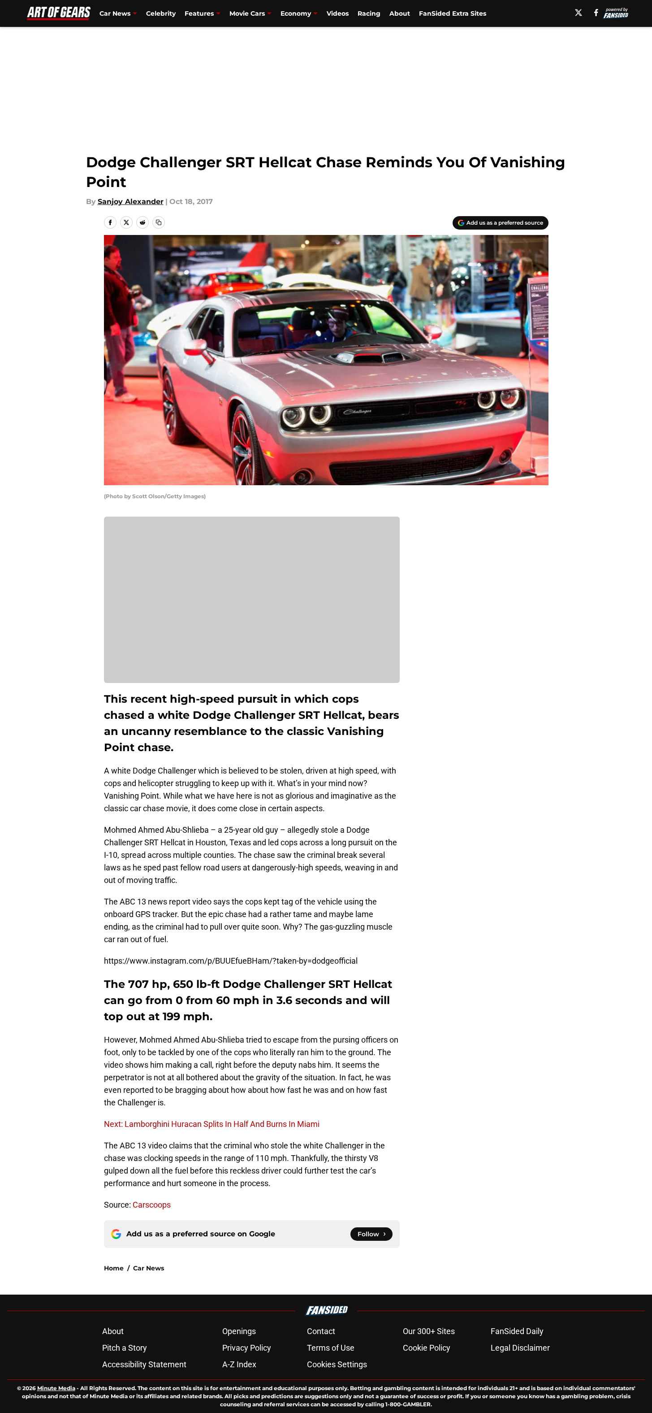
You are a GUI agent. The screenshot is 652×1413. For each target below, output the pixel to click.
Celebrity (161, 13)
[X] (578, 12)
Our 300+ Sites (429, 1331)
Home (114, 1268)
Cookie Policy (426, 1347)
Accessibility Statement (144, 1364)
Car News (148, 1268)
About (399, 13)
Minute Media (56, 1388)
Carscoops (152, 1204)
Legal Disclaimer (520, 1347)
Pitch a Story (124, 1347)
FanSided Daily (517, 1331)
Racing (369, 13)
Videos (338, 13)
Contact (321, 1331)
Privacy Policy (246, 1347)
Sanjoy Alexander (131, 201)
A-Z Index (239, 1364)
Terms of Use (330, 1347)
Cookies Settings (337, 1364)
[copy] (158, 222)
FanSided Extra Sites (452, 13)
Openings (239, 1331)
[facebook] (596, 12)
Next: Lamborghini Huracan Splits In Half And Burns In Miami (212, 1124)
